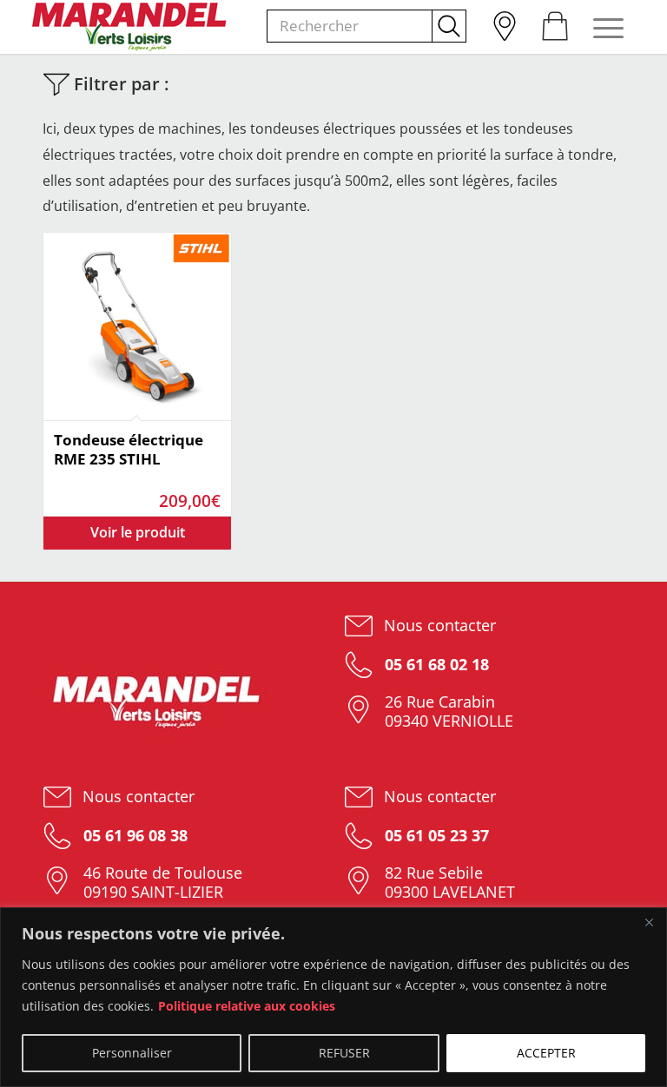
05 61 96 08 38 (133, 835)
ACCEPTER (546, 1052)
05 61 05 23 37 (434, 835)
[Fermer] (648, 922)
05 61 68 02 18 (434, 664)
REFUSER (344, 1052)
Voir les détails (137, 533)
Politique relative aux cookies (246, 1006)
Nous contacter (440, 625)
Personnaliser (132, 1052)
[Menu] (600, 27)
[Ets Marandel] (130, 27)
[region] (333, 997)
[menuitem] (503, 22)
